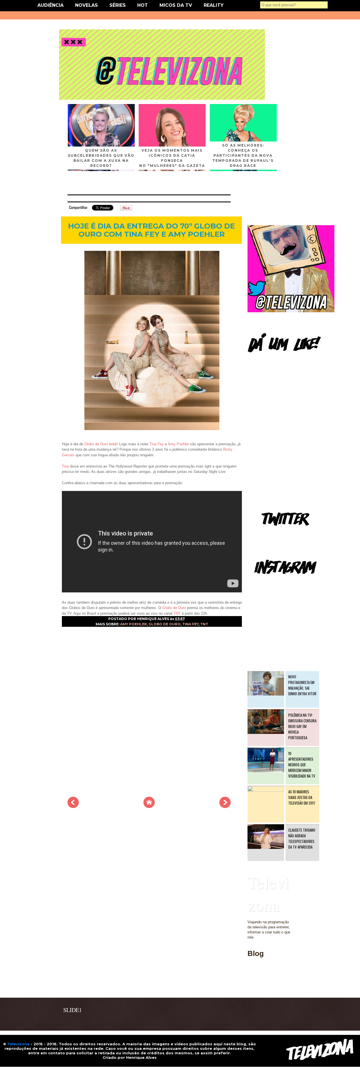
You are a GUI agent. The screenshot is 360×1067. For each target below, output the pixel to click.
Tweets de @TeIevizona (267, 534)
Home (252, 986)
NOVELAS (86, 5)
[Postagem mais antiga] (225, 806)
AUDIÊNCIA (50, 5)
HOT (142, 5)
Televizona (268, 893)
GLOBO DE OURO (164, 624)
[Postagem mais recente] (73, 806)
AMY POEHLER (133, 624)
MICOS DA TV (175, 5)
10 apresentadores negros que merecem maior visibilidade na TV (301, 765)
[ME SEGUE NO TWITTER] (291, 311)
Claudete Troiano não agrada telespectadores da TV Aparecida (301, 838)
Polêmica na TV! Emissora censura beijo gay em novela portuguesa (302, 726)
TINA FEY (190, 624)
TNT (204, 624)
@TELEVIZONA (261, 582)
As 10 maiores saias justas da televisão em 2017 (301, 797)
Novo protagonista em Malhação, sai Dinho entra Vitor (302, 685)
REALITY (214, 5)
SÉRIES (117, 5)
